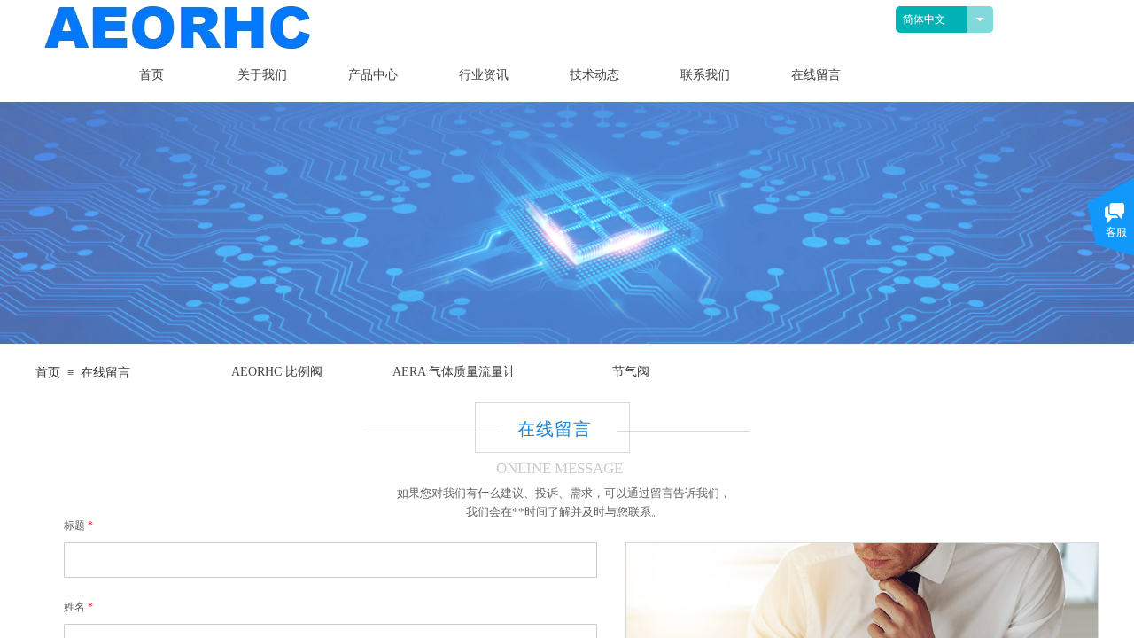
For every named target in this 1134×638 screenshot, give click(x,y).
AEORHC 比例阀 (276, 371)
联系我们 (705, 75)
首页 (151, 75)
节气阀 (630, 371)
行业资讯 (484, 75)
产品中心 (373, 75)
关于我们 (262, 75)
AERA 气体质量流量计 (454, 371)
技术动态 (594, 75)
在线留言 (816, 75)
